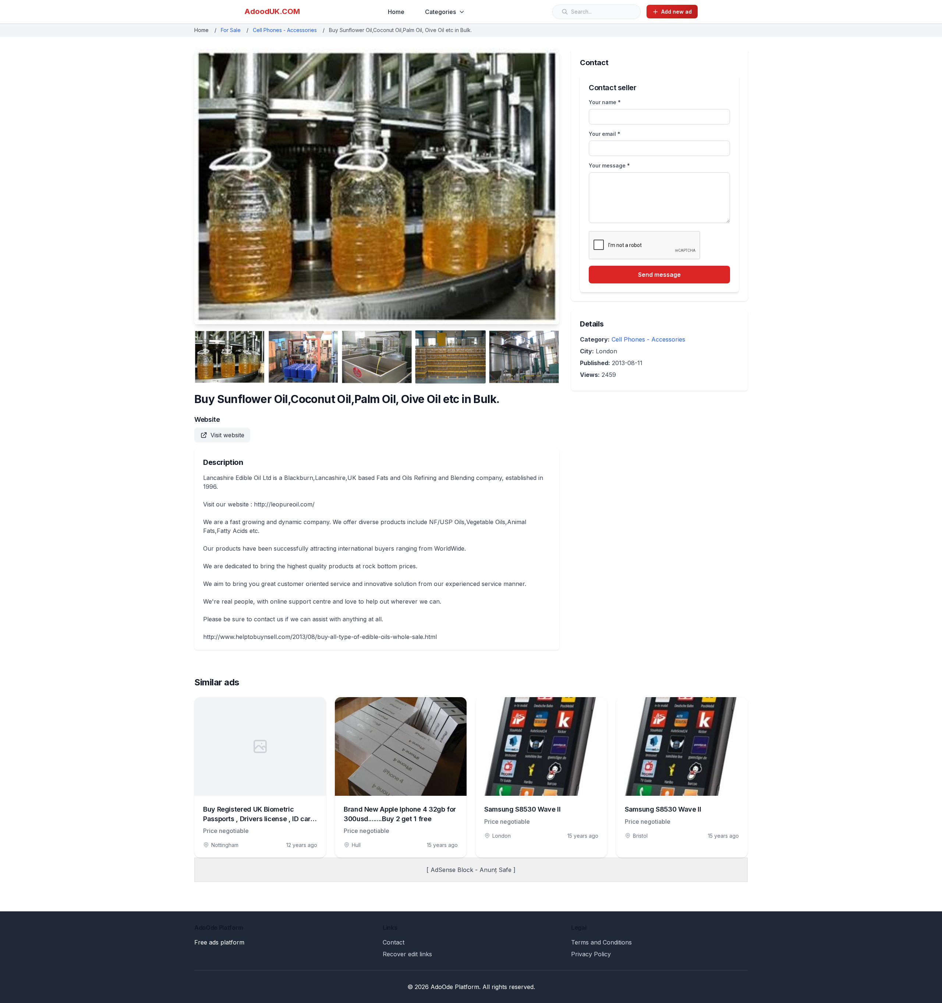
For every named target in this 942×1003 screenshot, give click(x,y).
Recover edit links (407, 954)
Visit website (227, 435)
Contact (393, 942)
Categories (440, 11)
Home (396, 11)
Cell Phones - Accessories (285, 30)
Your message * (609, 165)
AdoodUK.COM (272, 11)
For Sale (231, 30)
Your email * (604, 134)
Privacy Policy (591, 954)
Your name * (605, 102)
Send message (659, 274)
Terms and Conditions (601, 942)
